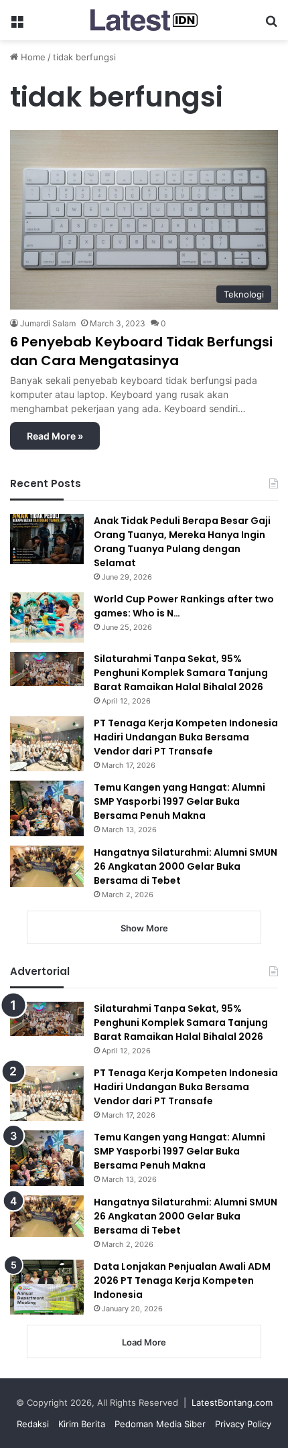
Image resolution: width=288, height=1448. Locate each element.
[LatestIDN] (144, 20)
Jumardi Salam (48, 323)
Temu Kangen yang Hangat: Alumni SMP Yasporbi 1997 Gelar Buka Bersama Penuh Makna (179, 801)
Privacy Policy (243, 1424)
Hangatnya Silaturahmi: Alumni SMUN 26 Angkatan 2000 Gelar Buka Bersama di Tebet (185, 866)
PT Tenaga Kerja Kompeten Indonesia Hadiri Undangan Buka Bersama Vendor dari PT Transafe (186, 737)
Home (32, 57)
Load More (144, 1342)
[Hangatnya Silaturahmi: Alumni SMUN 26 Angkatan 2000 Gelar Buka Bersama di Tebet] (47, 866)
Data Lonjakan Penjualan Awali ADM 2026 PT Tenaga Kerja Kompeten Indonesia (182, 1280)
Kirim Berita (81, 1424)
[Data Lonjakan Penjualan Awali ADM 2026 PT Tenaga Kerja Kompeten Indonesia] (47, 1287)
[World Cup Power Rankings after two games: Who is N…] (47, 617)
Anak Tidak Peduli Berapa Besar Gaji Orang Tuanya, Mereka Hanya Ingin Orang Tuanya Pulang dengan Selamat (182, 542)
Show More (144, 928)
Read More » (55, 436)
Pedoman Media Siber (160, 1424)
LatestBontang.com (232, 1402)
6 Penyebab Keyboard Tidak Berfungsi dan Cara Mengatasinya (141, 351)
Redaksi (33, 1424)
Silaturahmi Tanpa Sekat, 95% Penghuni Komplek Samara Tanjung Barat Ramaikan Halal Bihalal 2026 (181, 673)
